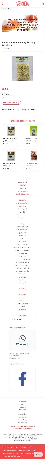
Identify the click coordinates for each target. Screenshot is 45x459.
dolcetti (22, 224)
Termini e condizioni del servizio (22, 427)
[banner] (22, 378)
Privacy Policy (22, 422)
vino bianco (22, 280)
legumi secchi (22, 233)
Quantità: (5, 94)
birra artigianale (22, 209)
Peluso (22, 301)
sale (22, 286)
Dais (22, 298)
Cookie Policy (22, 420)
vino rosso (22, 277)
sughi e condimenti (22, 262)
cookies (17, 456)
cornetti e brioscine (22, 221)
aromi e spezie (22, 206)
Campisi (22, 306)
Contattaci (22, 417)
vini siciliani (22, 283)
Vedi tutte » (22, 289)
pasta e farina (22, 253)
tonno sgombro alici (22, 271)
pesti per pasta (22, 256)
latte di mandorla (22, 227)
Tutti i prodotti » (22, 191)
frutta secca (22, 241)
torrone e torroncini (22, 268)
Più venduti (22, 185)
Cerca (22, 404)
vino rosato (22, 274)
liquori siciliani (22, 229)
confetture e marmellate (22, 215)
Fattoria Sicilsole (22, 304)
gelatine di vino (22, 235)
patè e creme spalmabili (22, 250)
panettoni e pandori (22, 244)
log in (2, 8)
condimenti (22, 218)
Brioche (22, 212)
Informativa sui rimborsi (22, 429)
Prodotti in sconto (22, 194)
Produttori (22, 410)
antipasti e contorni (22, 203)
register (8, 8)
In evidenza (22, 188)
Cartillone (5, 48)
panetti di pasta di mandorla (22, 247)
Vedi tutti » (22, 310)
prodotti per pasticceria (22, 259)
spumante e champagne (22, 265)
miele (22, 238)
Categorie (22, 407)
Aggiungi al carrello (10, 102)
